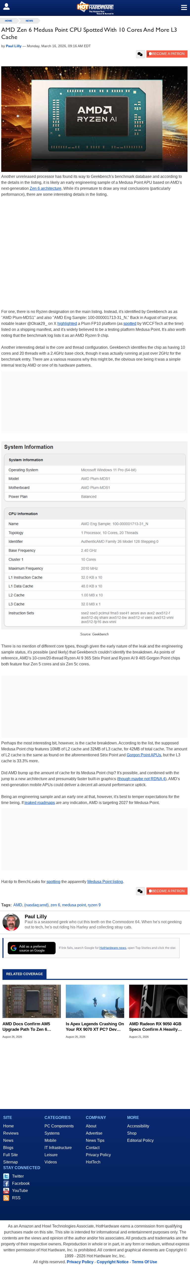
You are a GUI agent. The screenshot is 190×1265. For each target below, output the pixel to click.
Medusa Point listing (105, 882)
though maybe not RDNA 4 (141, 779)
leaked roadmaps (39, 803)
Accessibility (138, 1126)
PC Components (59, 1126)
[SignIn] (9, 6)
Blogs (8, 1148)
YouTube (20, 1190)
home (8, 20)
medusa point (74, 905)
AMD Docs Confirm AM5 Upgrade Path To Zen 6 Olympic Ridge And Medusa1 (30, 1027)
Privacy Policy (98, 1155)
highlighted (67, 323)
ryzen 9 (94, 905)
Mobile (50, 1140)
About (91, 1126)
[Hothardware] (95, 7)
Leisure (51, 1155)
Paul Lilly (36, 916)
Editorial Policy (140, 1140)
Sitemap (10, 1162)
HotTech (93, 1162)
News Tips (95, 1140)
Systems (52, 1133)
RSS (16, 1198)
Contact (92, 1148)
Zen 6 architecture (45, 188)
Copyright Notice (113, 1262)
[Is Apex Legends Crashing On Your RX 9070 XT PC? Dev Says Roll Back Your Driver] (95, 1001)
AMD (17, 905)
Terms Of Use (144, 1262)
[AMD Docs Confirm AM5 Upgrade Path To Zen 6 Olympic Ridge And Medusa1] (31, 1001)
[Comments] (140, 54)
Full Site (10, 1155)
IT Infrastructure (58, 1148)
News (29, 20)
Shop (132, 1133)
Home (8, 1126)
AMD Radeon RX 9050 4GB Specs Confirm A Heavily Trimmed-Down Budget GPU (157, 1027)
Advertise (94, 1133)
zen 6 (55, 905)
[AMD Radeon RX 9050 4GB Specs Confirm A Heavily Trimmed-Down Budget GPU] (158, 1001)
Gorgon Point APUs (144, 755)
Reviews (11, 1133)
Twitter (18, 1176)
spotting (53, 882)
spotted (129, 323)
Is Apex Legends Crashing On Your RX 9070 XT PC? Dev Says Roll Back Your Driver (95, 1027)
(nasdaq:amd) (36, 905)
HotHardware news (112, 948)
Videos (51, 1162)
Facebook (21, 1183)
